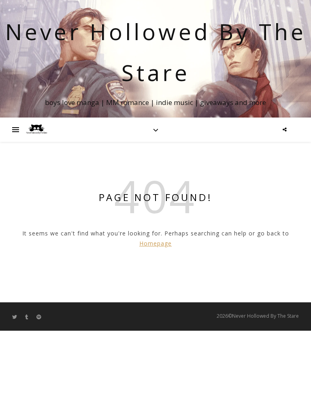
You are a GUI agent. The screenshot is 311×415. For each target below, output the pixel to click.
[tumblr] (27, 316)
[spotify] (38, 316)
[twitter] (15, 316)
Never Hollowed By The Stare (155, 52)
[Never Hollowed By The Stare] (36, 129)
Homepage (155, 243)
